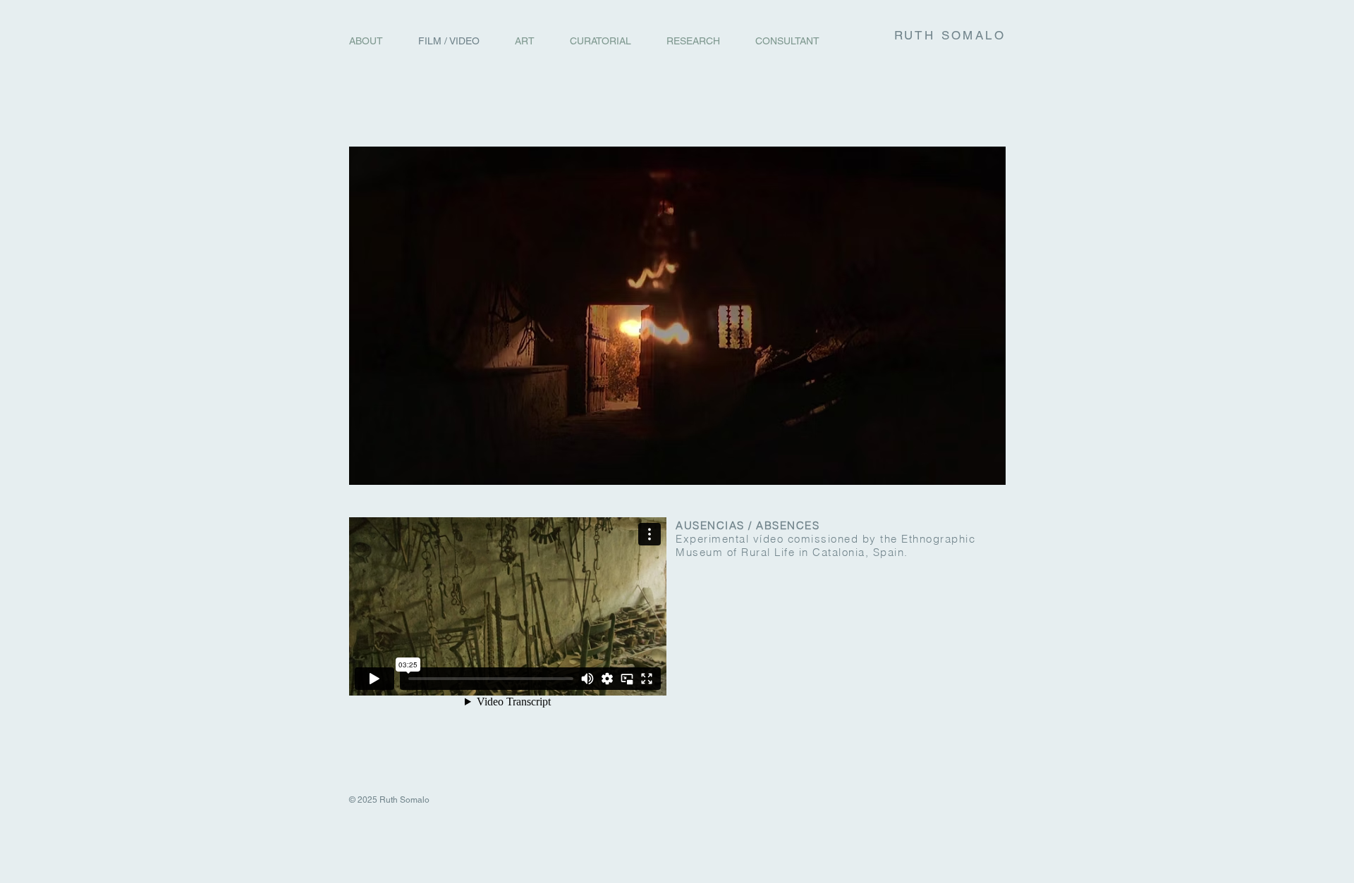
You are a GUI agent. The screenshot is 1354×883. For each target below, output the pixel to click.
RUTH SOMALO (950, 35)
